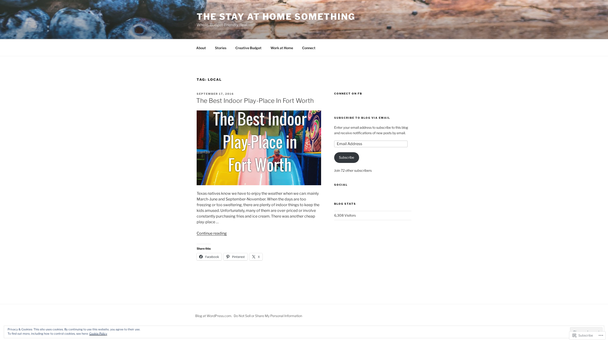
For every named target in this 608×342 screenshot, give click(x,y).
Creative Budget (248, 48)
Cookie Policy (98, 333)
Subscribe (346, 157)
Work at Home (282, 48)
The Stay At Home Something (276, 16)
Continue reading (212, 233)
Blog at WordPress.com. (213, 316)
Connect (308, 48)
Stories (220, 48)
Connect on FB (348, 93)
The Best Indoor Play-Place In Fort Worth (255, 100)
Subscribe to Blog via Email (362, 117)
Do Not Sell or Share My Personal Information (268, 316)
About (201, 48)
